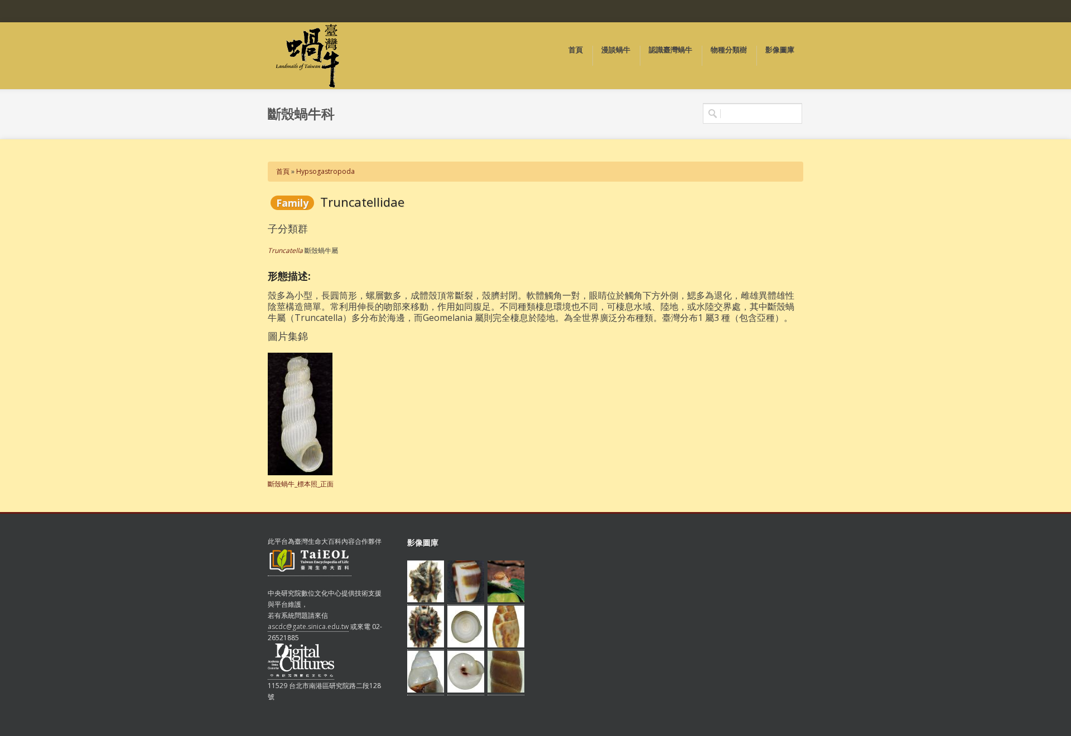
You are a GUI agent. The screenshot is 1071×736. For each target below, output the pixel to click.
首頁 (283, 171)
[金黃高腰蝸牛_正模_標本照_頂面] (465, 645)
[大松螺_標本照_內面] (425, 645)
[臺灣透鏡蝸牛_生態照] (506, 600)
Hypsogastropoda (325, 171)
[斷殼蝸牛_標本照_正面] (300, 472)
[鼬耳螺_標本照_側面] (465, 600)
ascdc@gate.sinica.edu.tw (308, 626)
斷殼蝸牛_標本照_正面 (301, 484)
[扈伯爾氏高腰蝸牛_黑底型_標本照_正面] (425, 690)
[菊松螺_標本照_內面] (425, 600)
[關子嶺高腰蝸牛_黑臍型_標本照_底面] (465, 690)
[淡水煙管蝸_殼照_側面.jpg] (506, 690)
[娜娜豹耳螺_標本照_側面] (506, 645)
